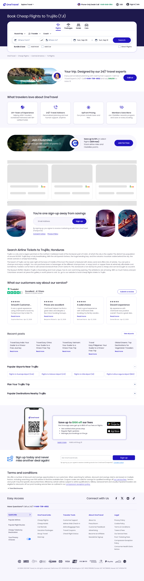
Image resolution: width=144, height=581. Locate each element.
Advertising (93, 530)
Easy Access (15, 498)
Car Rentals (42, 527)
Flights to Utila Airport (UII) (84, 374)
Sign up (79, 221)
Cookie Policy (119, 523)
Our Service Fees (120, 534)
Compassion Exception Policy (123, 541)
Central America (37, 56)
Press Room (93, 523)
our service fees (120, 479)
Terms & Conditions (122, 527)
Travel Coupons (69, 530)
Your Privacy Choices (13, 538)
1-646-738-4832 (93, 78)
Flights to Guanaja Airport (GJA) (21, 374)
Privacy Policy (53, 234)
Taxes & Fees (119, 530)
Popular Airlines (14, 520)
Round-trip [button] (19, 33)
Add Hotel (35, 47)
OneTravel (11, 56)
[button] (95, 4)
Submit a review (127, 292)
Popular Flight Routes (16, 525)
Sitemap (40, 537)
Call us (130, 77)
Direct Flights (127, 47)
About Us (92, 520)
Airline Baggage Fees (71, 527)
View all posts (129, 334)
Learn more (41, 147)
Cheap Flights (23, 56)
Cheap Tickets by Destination (15, 531)
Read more (14, 351)
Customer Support (70, 520)
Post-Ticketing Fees (122, 537)
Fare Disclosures (16, 488)
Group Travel (42, 534)
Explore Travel (26, 4)
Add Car (48, 47)
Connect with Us (98, 498)
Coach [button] (46, 33)
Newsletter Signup (96, 537)
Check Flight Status (70, 534)
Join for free (123, 143)
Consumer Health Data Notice (123, 547)
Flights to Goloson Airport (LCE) (54, 374)
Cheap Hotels (42, 523)
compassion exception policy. (78, 484)
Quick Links (12, 515)
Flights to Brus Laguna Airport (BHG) (120, 374)
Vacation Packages (45, 530)
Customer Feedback (97, 527)
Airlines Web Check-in (71, 523)
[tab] (58, 26)
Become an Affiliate (96, 534)
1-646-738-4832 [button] (41, 506)
